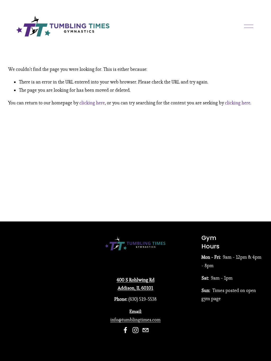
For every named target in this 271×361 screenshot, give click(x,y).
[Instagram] (135, 330)
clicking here (92, 103)
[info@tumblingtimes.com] (145, 330)
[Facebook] (125, 330)
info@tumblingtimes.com (135, 320)
